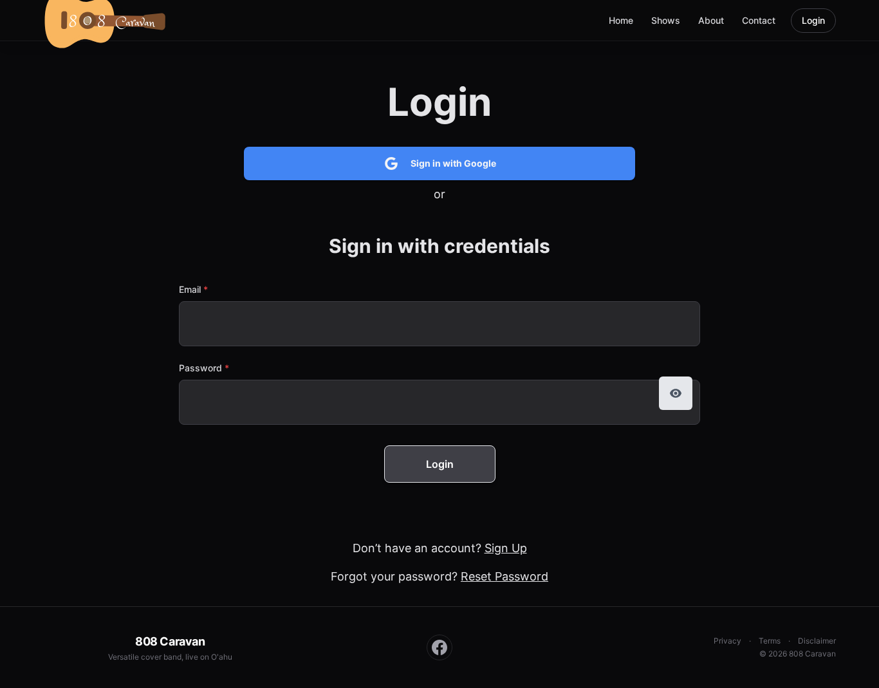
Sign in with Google (451, 163)
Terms (770, 641)
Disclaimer (817, 641)
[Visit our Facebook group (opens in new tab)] (439, 647)
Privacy (727, 641)
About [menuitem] (711, 20)
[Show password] (675, 393)
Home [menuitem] (621, 20)
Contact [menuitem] (758, 20)
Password (204, 367)
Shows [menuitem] (665, 20)
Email (193, 289)
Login (440, 464)
